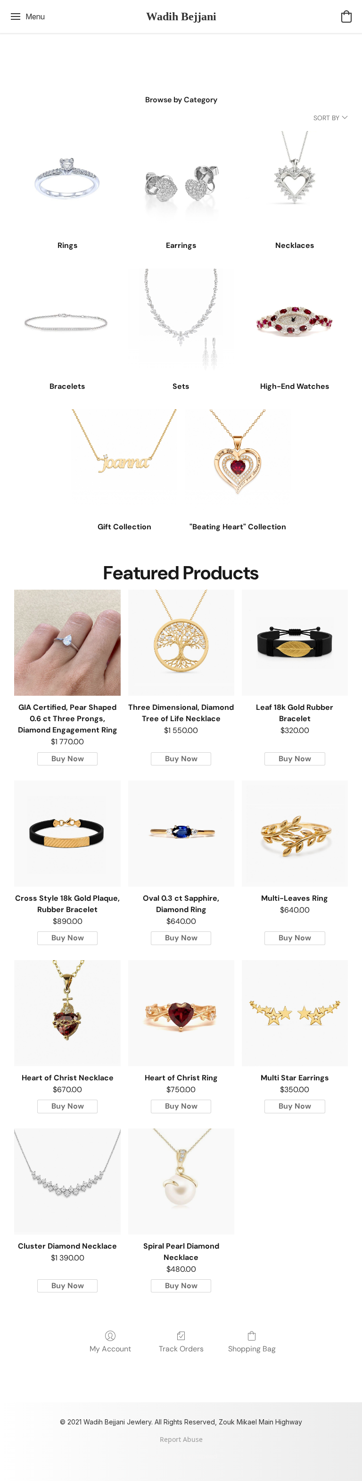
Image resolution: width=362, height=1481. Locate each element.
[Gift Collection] (124, 462)
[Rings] (67, 181)
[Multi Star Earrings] (295, 1013)
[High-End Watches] (295, 322)
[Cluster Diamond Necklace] (67, 1181)
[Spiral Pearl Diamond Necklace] (181, 1181)
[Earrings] (181, 181)
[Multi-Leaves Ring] (295, 834)
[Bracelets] (67, 322)
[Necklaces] (295, 181)
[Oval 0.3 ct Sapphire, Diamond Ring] (181, 834)
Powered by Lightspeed (181, 1456)
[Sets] (181, 322)
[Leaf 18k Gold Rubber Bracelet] (295, 643)
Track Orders (181, 1349)
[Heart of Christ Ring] (181, 1013)
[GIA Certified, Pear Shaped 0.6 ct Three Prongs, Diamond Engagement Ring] (67, 643)
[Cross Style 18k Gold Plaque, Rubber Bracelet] (67, 834)
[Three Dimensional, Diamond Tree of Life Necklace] (181, 643)
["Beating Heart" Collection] (238, 462)
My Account (110, 1349)
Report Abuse (181, 1439)
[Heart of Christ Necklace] (67, 1013)
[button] (181, 16)
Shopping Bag (252, 1349)
